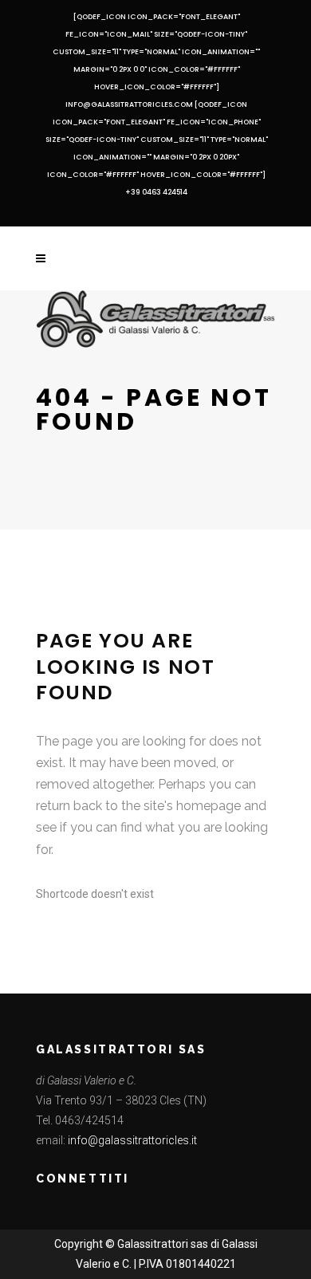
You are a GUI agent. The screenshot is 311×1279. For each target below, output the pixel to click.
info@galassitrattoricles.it (132, 1140)
